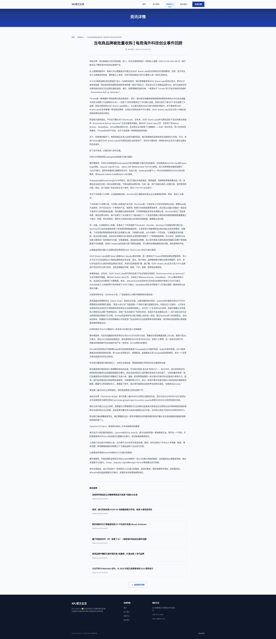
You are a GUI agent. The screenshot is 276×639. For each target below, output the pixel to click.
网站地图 (201, 633)
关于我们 (156, 4)
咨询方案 (198, 4)
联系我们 (183, 4)
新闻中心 (169, 4)
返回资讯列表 (139, 585)
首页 (144, 4)
